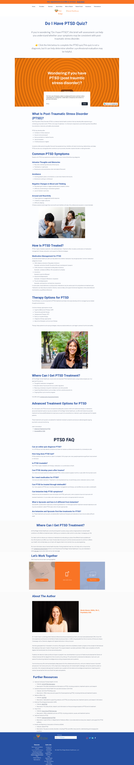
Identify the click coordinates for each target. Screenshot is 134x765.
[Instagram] (87, 738)
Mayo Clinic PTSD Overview (49, 711)
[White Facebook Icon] (95, 738)
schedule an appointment (41, 548)
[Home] (56, 737)
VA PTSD (44, 697)
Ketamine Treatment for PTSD (42, 429)
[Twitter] (90, 738)
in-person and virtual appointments (49, 397)
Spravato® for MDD (39, 431)
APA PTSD (44, 704)
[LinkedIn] (93, 738)
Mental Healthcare (73, 11)
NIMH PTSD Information (48, 684)
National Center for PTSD (48, 717)
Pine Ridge (60, 12)
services (36, 551)
